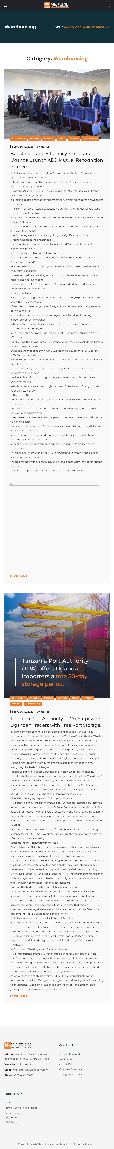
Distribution (18, 138)
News (61, 138)
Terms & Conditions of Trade (20, 1107)
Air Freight (65, 1063)
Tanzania (87, 698)
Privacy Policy (12, 1113)
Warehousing (90, 138)
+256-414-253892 (24, 1075)
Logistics (48, 138)
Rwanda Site (11, 1117)
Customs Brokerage (71, 1069)
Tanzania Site (12, 1122)
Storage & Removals (71, 1074)
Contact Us (11, 1102)
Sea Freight (66, 1059)
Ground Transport (69, 1054)
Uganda (73, 138)
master (44, 146)
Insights (48, 698)
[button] (108, 5)
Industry (34, 138)
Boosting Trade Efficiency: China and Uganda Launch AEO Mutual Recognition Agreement (56, 160)
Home (57, 26)
